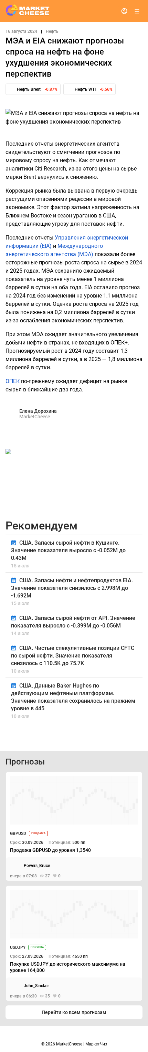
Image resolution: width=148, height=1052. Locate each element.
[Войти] (124, 11)
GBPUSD (18, 833)
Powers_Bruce (37, 865)
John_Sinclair (36, 985)
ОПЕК (13, 381)
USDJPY (17, 947)
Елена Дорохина (38, 411)
